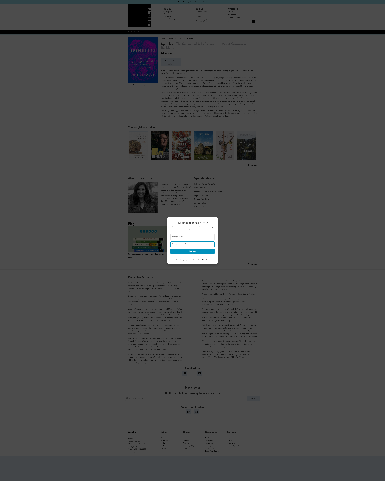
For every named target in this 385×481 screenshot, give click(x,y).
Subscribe (192, 251)
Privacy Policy (205, 260)
